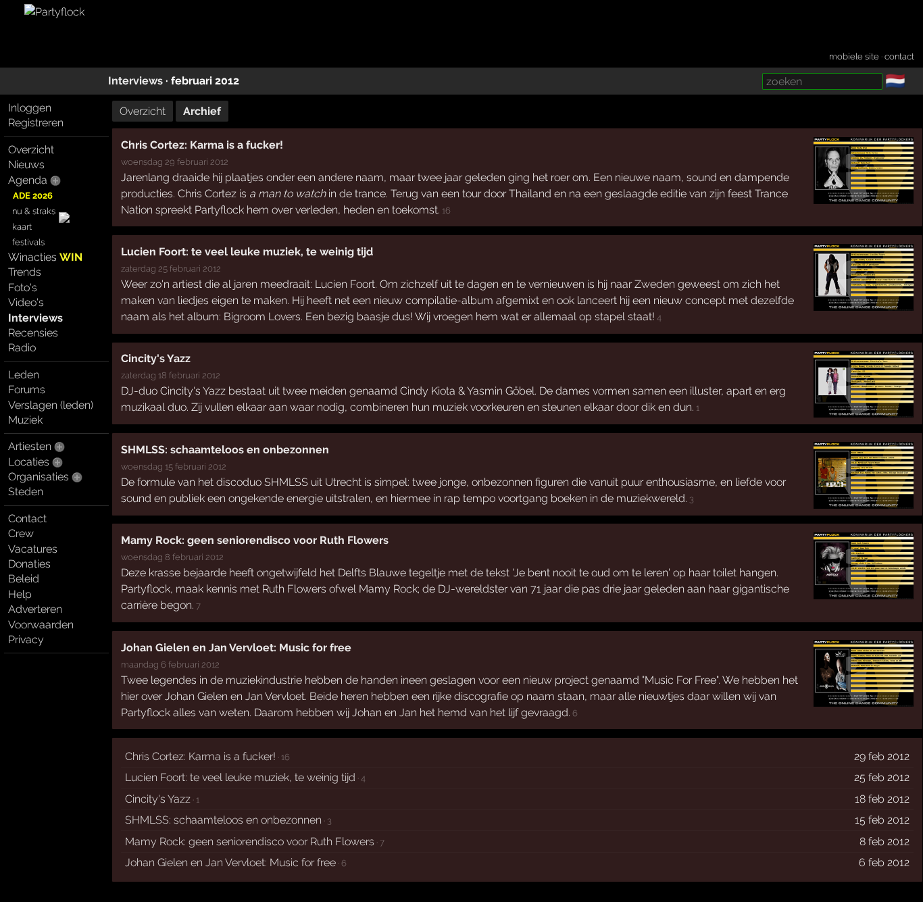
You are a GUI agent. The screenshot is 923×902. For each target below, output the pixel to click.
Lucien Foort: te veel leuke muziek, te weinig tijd (247, 251)
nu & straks (33, 211)
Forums (26, 389)
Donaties (29, 563)
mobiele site (854, 56)
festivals (28, 242)
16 (446, 210)
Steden (25, 491)
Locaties (28, 461)
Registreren (36, 122)
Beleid (23, 578)
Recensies (33, 332)
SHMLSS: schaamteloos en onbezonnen (225, 449)
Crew (21, 533)
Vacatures (32, 549)
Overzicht (31, 149)
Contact (27, 518)
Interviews (135, 80)
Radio (22, 347)
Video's (26, 302)
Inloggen (29, 107)
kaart (22, 227)
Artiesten (29, 446)
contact (899, 56)
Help (20, 594)
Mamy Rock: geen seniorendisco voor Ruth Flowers (255, 540)
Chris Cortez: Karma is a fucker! (202, 145)
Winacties (45, 257)
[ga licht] (913, 81)
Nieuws (26, 164)
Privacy (26, 639)
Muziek (25, 420)
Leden (23, 374)
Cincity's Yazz (156, 358)
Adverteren (35, 609)
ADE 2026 (33, 196)
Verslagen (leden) (50, 405)
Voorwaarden (41, 624)
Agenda (27, 180)
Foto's (22, 287)
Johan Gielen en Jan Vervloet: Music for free (236, 647)
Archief (202, 111)
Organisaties (38, 476)
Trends (24, 272)
